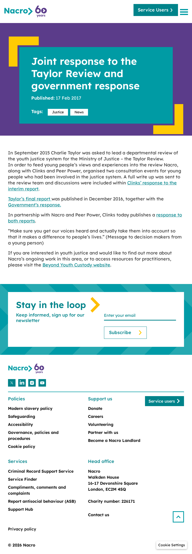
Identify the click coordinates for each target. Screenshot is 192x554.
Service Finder (22, 479)
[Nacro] (26, 11)
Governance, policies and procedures (33, 435)
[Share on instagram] (32, 383)
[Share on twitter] (12, 383)
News (79, 112)
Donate (95, 408)
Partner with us (103, 432)
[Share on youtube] (42, 383)
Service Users (153, 10)
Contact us (98, 514)
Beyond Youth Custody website (76, 265)
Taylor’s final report (30, 199)
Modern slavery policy (30, 408)
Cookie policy (21, 446)
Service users (161, 401)
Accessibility (20, 424)
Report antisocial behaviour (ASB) (42, 501)
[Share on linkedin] (22, 383)
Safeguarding (21, 416)
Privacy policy (22, 528)
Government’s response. (34, 205)
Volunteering (101, 424)
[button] (180, 514)
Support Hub (20, 509)
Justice (58, 112)
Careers (95, 416)
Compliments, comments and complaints (37, 490)
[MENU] (185, 12)
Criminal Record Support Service (41, 471)
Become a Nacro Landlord (114, 440)
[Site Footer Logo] (27, 368)
